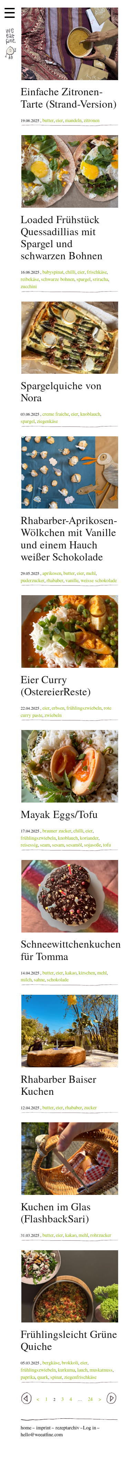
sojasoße (92, 844)
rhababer (54, 580)
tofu (107, 844)
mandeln (73, 120)
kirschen (87, 972)
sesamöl (74, 844)
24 (90, 1399)
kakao (70, 972)
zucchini (29, 286)
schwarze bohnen (57, 279)
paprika (28, 1377)
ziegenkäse (47, 421)
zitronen (92, 120)
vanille (72, 580)
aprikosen (51, 573)
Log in (89, 1427)
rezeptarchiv (67, 1427)
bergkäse (51, 1362)
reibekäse (30, 279)
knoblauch (90, 414)
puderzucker (32, 580)
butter (48, 120)
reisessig (29, 844)
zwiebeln (53, 715)
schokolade (58, 979)
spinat (56, 1377)
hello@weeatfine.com (42, 1434)
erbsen (58, 708)
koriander (89, 838)
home (26, 1427)
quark (42, 1377)
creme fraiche (55, 414)
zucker (90, 1107)
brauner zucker (56, 830)
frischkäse (97, 272)
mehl (91, 573)
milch (26, 979)
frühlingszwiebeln (84, 708)
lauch (82, 1369)
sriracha (100, 279)
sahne (39, 979)
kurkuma (66, 1369)
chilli (70, 272)
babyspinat (52, 272)
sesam (58, 844)
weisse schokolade (99, 580)
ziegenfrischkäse (80, 1377)
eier (59, 120)
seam (45, 844)
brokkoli (70, 1362)
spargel (83, 279)
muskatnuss (101, 1369)
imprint (43, 1427)
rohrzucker (100, 1235)
